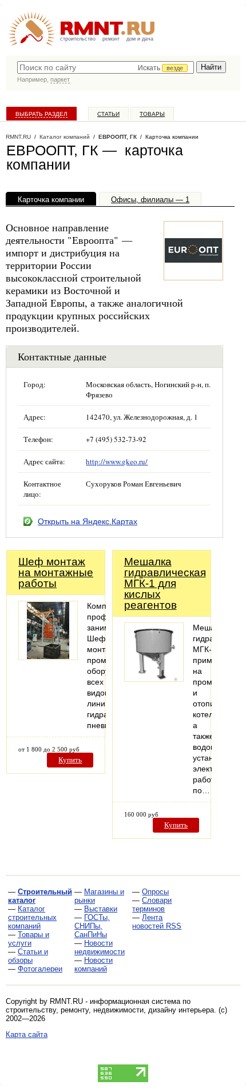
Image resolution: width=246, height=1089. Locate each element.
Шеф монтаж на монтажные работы (55, 572)
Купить (70, 760)
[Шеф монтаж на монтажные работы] (48, 657)
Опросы (155, 891)
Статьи (108, 114)
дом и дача (139, 39)
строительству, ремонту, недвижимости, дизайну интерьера (110, 1010)
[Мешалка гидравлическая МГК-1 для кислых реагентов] (154, 678)
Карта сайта (26, 1034)
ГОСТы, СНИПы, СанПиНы (92, 926)
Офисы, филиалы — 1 (150, 199)
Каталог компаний (64, 137)
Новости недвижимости (99, 947)
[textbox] (105, 67)
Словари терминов (152, 904)
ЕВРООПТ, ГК (117, 137)
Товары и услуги (28, 938)
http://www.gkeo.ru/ (117, 461)
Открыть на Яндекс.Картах (87, 521)
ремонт (111, 39)
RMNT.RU (18, 137)
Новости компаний (93, 964)
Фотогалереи (40, 969)
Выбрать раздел (41, 114)
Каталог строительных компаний (32, 917)
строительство (78, 39)
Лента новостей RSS (156, 921)
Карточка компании (51, 199)
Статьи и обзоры (28, 956)
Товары (152, 114)
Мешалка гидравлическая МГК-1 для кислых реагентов (165, 583)
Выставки (100, 909)
